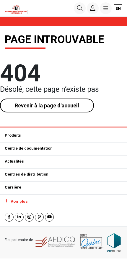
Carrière (13, 187)
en (118, 8)
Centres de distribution (26, 174)
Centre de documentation (29, 148)
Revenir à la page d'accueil (47, 105)
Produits (13, 135)
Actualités (14, 161)
